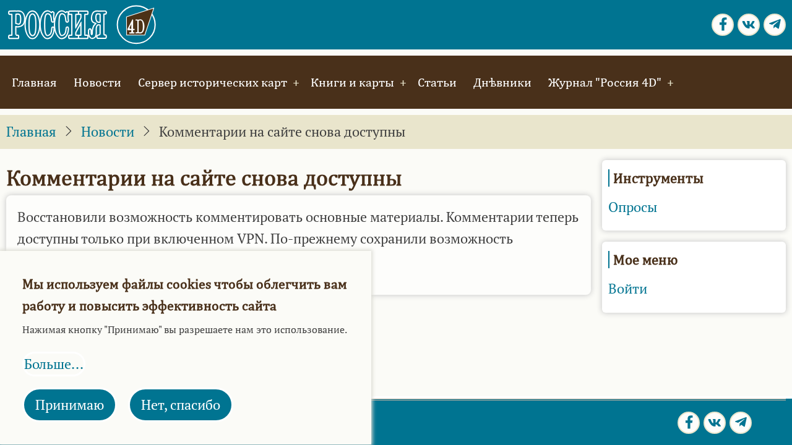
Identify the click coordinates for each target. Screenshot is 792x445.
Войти (627, 288)
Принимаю (69, 404)
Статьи (437, 82)
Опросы (632, 207)
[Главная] (82, 23)
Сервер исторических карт (212, 82)
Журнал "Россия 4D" (604, 82)
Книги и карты (352, 82)
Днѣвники (502, 82)
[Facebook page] (723, 25)
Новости (97, 82)
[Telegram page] (775, 25)
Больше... (54, 364)
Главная (34, 82)
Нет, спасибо (180, 404)
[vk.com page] (749, 25)
